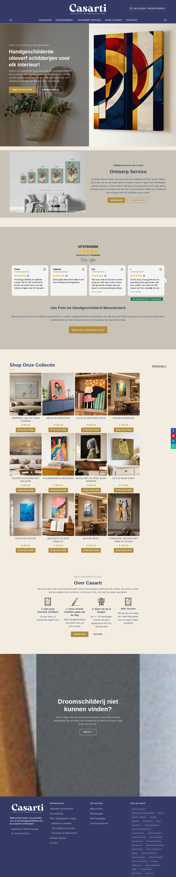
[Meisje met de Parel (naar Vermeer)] (91, 454)
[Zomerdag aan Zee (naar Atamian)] (26, 394)
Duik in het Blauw (25, 538)
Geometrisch (136, 825)
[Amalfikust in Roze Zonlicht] (58, 514)
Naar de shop (116, 200)
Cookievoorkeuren (99, 823)
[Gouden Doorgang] (124, 394)
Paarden (135, 853)
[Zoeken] (11, 20)
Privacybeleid (56, 813)
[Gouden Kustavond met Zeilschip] (26, 454)
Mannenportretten (156, 837)
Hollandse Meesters (152, 825)
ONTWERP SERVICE (50, 90)
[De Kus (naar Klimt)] (124, 454)
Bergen (161, 813)
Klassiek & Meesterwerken (141, 829)
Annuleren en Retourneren (64, 833)
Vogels (134, 869)
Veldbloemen (136, 865)
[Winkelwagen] (165, 20)
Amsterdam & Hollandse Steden (143, 813)
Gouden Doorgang (124, 418)
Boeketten (135, 821)
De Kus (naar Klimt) (123, 478)
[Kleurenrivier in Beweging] (58, 454)
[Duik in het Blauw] (26, 514)
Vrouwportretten (146, 869)
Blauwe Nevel (91, 538)
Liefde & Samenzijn (139, 837)
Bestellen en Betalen (62, 823)
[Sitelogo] (88, 8)
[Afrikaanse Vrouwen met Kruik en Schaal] (124, 514)
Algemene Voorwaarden (61, 808)
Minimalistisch (137, 845)
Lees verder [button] (96, 292)
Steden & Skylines (138, 857)
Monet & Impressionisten (155, 845)
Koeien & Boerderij (154, 833)
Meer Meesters (137, 841)
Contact (54, 842)
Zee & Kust (149, 873)
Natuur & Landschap (154, 849)
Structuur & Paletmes (139, 861)
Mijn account (96, 808)
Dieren (158, 821)
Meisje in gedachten (58, 418)
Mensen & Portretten (153, 841)
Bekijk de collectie (22, 90)
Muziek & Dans (137, 849)
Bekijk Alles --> (159, 366)
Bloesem (153, 817)
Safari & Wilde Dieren (149, 853)
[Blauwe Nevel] (91, 514)
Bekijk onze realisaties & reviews (88, 330)
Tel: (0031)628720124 (20, 833)
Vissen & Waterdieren (152, 865)
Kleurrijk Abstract (138, 833)
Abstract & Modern (138, 809)
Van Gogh (154, 861)
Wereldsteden (137, 873)
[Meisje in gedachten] (58, 394)
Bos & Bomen (148, 821)
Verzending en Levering (63, 828)
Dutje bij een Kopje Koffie (91, 418)
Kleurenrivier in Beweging (58, 478)
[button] (164, 280)
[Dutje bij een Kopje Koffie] (91, 394)
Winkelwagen (96, 813)
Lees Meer (97, 634)
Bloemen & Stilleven (139, 817)
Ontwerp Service (138, 200)
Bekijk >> (88, 732)
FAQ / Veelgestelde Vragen (63, 818)
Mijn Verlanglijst (98, 818)
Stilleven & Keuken (156, 857)
